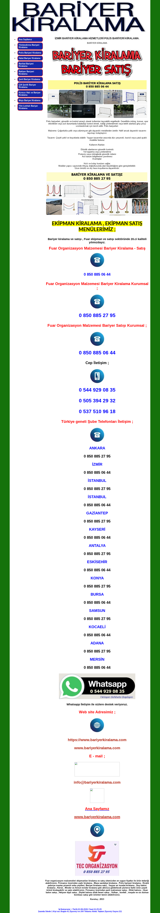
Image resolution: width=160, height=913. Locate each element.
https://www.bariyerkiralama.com (97, 740)
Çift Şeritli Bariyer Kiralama (27, 86)
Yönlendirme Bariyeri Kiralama (29, 46)
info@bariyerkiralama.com (97, 782)
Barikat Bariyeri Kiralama (26, 65)
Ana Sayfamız (25, 39)
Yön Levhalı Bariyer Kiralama (28, 107)
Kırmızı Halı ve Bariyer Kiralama (29, 93)
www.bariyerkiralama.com (97, 748)
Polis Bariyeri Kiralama (30, 53)
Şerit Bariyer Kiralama (29, 79)
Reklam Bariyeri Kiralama (26, 72)
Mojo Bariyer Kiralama (29, 100)
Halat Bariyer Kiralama (29, 58)
